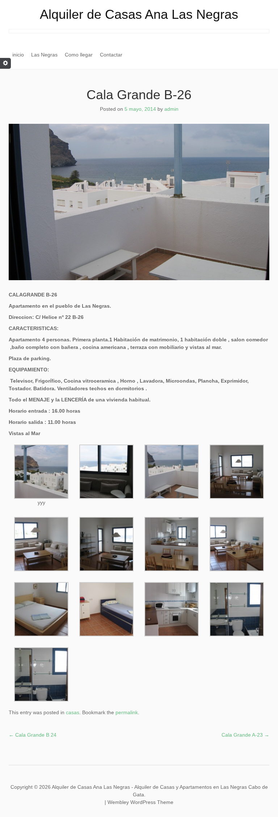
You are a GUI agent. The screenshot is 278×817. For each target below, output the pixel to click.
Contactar (111, 55)
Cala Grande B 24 (32, 735)
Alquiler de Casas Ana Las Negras (139, 14)
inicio (18, 55)
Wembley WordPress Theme (140, 802)
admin (171, 109)
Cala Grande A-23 (245, 735)
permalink (126, 712)
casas (72, 712)
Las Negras (44, 55)
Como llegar (79, 55)
